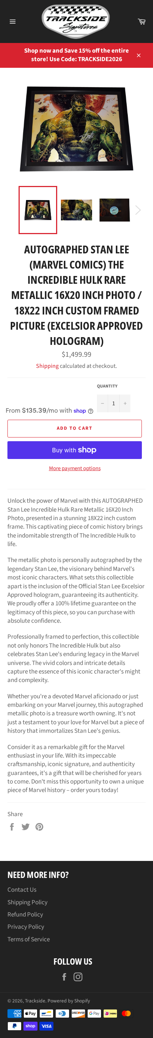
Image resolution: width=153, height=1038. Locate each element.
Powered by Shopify (69, 1000)
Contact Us (21, 889)
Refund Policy (25, 914)
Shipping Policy (27, 902)
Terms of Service (28, 939)
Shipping (47, 366)
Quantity (107, 386)
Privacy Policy (25, 926)
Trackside (35, 1000)
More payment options (75, 468)
